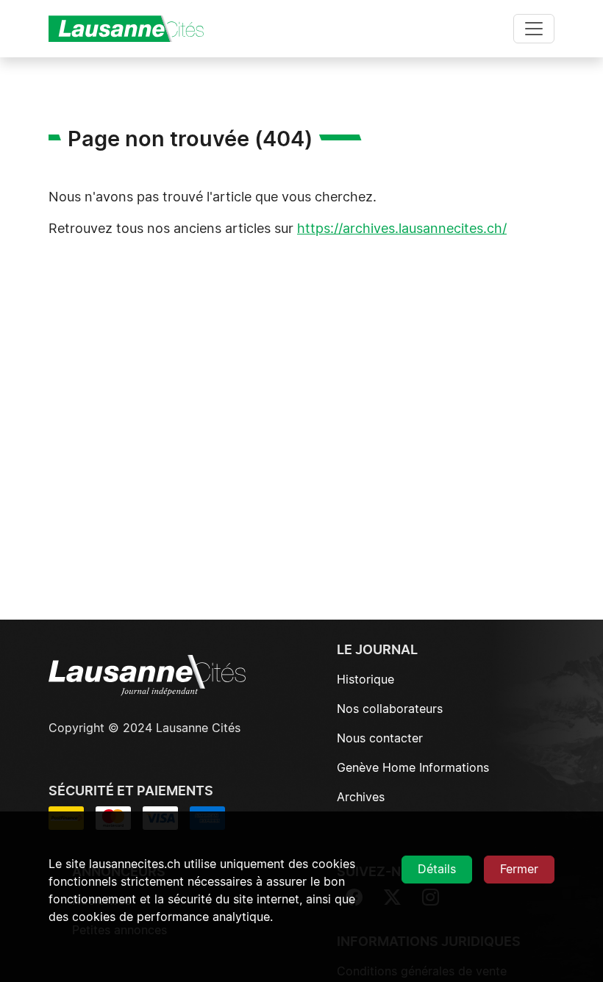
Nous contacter (380, 739)
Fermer (519, 869)
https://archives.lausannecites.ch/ (402, 229)
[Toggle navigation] (533, 28)
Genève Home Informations (413, 768)
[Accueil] (132, 29)
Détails (437, 869)
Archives (361, 797)
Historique (365, 680)
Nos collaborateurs (390, 709)
